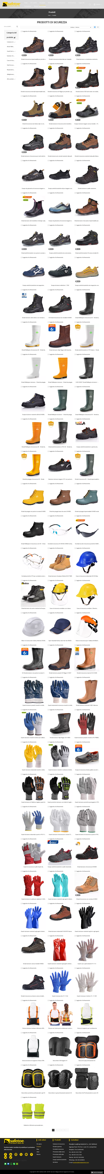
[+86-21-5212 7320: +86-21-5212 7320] (14, 1164)
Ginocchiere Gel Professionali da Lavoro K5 (87, 1093)
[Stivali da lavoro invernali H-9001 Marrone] (86, 692)
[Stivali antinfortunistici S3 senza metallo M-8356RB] (86, 239)
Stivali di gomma (57, 1147)
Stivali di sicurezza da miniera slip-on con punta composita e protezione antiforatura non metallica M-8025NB (33, 124)
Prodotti (42, 3)
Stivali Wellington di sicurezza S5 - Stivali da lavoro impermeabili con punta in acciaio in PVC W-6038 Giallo (33, 447)
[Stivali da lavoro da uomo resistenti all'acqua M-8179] (33, 594)
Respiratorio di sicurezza (12, 69)
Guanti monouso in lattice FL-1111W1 (87, 996)
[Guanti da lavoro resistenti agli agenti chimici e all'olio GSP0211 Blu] (33, 917)
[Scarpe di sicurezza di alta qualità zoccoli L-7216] (86, 756)
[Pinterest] (31, 1154)
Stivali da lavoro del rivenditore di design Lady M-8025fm (33, 221)
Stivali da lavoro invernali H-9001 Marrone (87, 705)
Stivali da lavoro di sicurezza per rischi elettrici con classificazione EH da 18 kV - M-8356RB (33, 156)
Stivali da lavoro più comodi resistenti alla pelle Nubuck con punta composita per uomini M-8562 (60, 156)
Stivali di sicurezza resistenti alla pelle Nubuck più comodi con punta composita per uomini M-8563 (87, 156)
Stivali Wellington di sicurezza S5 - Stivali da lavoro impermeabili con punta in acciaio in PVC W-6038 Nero (87, 318)
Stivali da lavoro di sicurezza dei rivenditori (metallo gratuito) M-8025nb (60, 124)
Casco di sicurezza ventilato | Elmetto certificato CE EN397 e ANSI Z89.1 (87, 608)
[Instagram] (26, 1154)
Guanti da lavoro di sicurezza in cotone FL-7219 (60, 835)
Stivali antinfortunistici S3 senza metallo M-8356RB (87, 253)
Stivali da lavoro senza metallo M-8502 (33, 964)
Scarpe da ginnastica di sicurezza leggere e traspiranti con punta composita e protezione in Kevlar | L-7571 (33, 188)
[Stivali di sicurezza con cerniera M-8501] (86, 885)
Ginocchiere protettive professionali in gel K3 (33, 1093)
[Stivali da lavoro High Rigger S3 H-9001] (60, 723)
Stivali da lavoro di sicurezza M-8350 (87, 867)
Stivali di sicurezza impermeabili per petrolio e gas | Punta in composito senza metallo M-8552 (33, 59)
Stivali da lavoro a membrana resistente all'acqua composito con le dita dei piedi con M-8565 (87, 59)
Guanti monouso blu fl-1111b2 (60, 996)
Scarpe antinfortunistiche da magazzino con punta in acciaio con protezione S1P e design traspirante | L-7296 (87, 285)
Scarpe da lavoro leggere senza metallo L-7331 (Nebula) (86, 124)
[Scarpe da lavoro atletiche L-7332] (60, 271)
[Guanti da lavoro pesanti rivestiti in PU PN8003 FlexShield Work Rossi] (86, 723)
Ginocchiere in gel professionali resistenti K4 (60, 1093)
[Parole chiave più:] (17, 26)
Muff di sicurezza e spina (12, 65)
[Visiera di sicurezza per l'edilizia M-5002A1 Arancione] (86, 626)
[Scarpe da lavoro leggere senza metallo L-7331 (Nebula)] (86, 110)
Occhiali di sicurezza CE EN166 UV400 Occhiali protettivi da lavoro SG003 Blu (60, 544)
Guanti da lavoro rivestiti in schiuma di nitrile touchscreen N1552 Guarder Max (60, 770)
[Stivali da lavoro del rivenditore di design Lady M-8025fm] (33, 207)
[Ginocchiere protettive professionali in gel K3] (33, 1079)
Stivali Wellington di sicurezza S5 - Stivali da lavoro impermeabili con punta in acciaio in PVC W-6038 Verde (87, 415)
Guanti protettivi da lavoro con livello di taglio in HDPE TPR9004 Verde (60, 802)
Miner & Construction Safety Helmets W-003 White (33, 641)
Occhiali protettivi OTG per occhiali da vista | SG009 (33, 576)
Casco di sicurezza (11, 60)
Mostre (38, 1154)
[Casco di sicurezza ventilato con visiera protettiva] (60, 594)
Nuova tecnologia (40, 6)
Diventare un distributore (56, 3)
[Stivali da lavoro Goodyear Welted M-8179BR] (60, 562)
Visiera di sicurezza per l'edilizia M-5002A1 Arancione (87, 641)
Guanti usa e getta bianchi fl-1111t (87, 964)
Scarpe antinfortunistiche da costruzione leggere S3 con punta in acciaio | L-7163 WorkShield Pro (60, 253)
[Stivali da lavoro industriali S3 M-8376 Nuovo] (60, 913)
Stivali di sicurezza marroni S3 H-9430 (87, 673)
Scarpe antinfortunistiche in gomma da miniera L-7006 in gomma (87, 447)
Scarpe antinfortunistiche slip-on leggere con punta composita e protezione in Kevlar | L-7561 (60, 188)
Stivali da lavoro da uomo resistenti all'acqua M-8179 (33, 608)
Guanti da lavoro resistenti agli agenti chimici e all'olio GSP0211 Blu (33, 931)
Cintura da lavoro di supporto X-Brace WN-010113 (33, 1061)
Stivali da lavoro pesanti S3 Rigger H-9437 (60, 673)
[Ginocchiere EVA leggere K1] (60, 1046)
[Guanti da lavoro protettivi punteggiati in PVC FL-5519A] (86, 788)
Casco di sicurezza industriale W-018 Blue (87, 576)
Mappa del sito (59, 1172)
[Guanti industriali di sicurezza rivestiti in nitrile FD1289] (60, 691)
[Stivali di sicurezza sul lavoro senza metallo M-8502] (33, 982)
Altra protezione (11, 79)
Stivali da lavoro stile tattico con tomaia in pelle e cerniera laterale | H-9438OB (33, 318)
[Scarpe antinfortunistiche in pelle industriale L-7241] (60, 853)
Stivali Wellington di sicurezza (12, 46)
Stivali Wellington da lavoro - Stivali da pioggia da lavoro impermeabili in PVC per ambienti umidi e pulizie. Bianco (33, 382)
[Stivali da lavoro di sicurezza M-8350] (86, 853)
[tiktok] (10, 1157)
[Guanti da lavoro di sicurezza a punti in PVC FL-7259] (86, 820)
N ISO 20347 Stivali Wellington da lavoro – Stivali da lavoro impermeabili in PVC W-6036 (87, 382)
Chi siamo (33, 3)
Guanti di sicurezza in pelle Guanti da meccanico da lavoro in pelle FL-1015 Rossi (33, 867)
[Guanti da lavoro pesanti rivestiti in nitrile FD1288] (33, 691)
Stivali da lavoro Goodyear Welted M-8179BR (60, 576)
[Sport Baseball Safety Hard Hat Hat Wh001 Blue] (60, 626)
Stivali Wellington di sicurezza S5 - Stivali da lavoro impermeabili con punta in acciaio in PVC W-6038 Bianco (33, 350)
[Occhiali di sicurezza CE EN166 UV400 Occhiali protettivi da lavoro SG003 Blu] (60, 530)
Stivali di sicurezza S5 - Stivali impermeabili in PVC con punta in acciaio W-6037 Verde (87, 479)
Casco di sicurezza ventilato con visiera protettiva (60, 608)
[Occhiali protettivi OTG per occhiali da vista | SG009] (33, 562)
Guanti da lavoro (11, 51)
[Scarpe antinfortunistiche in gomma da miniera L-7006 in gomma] (86, 433)
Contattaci (27, 6)
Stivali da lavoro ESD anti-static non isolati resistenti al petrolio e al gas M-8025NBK (87, 92)
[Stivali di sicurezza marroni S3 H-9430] (86, 659)
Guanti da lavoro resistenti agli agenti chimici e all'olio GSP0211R (60, 964)
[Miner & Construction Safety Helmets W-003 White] (33, 626)
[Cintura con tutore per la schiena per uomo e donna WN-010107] (60, 1013)
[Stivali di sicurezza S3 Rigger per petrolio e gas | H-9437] (60, 77)
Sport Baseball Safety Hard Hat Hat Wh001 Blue (60, 641)
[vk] (5, 1157)
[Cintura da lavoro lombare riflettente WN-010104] (33, 1014)
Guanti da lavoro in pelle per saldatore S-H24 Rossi (33, 899)
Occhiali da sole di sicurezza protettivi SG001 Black (87, 544)
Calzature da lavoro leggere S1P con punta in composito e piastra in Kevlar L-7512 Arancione (60, 479)
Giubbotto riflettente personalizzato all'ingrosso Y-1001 (33, 1125)
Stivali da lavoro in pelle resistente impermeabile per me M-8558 (87, 188)
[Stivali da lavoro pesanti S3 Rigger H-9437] (60, 659)
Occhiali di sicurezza (58, 1149)
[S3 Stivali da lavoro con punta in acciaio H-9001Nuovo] (33, 659)
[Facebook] (5, 1154)
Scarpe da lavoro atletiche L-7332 (60, 285)
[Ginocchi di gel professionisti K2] (86, 1046)
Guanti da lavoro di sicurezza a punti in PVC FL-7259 (86, 835)
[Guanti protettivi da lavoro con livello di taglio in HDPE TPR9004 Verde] (60, 788)
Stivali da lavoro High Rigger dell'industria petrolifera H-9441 (60, 350)
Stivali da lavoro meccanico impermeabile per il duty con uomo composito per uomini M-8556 (87, 221)
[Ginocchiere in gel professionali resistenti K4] (60, 1079)
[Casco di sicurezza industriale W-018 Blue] (86, 562)
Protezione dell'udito (58, 1154)
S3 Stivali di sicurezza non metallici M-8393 (60, 318)
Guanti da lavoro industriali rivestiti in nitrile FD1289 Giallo (33, 770)
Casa (25, 3)
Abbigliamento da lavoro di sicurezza (12, 74)
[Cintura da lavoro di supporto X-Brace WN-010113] (33, 1046)
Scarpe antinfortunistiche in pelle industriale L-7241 (60, 867)
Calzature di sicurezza (12, 42)
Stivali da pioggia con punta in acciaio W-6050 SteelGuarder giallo (33, 511)
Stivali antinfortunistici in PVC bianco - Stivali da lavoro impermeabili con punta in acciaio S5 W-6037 (87, 350)
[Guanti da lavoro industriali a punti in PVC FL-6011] (33, 820)
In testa (72, 1172)
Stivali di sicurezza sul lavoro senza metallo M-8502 (33, 996)
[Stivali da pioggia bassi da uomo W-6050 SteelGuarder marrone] (60, 497)
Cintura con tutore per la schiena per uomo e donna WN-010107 (60, 1028)
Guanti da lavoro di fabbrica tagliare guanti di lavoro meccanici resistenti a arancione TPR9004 (33, 802)
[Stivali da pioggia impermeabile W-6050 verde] (86, 497)
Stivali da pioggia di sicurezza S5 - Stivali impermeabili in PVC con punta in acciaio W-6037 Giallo (33, 479)
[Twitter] (21, 1154)
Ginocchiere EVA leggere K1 (60, 1061)
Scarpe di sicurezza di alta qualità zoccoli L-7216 (87, 770)
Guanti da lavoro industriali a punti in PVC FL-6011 (33, 835)
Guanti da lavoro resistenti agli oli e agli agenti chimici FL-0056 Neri (87, 931)
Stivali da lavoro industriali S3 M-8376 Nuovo (60, 931)
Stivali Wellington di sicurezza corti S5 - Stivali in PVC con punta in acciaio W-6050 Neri (33, 544)
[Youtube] (10, 1154)
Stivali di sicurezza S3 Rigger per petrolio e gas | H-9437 (60, 92)
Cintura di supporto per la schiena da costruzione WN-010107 (87, 1028)
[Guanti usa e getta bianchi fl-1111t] (86, 950)
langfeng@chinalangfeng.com (81, 1162)
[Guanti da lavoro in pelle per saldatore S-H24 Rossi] (33, 885)
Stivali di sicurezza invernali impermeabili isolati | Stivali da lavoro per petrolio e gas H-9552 (33, 92)
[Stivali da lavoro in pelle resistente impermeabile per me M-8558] (86, 174)
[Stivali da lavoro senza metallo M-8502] (33, 945)
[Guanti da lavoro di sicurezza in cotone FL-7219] (60, 820)
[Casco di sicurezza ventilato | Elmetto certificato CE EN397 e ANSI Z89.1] (86, 594)
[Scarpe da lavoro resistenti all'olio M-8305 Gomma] (33, 400)
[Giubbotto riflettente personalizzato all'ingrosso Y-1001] (33, 1111)
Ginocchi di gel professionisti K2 (87, 1061)
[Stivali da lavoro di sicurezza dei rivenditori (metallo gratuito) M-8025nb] (60, 110)
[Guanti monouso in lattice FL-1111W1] (86, 982)
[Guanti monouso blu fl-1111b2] (60, 982)
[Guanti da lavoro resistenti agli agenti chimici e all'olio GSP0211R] (60, 950)
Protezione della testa (59, 1152)
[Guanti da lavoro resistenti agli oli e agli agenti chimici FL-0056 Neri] (86, 917)
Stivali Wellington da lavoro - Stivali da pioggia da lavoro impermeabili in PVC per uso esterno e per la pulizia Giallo (60, 382)
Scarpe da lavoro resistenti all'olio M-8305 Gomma (33, 415)
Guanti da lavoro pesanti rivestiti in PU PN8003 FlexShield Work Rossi (87, 738)
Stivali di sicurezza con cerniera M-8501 (87, 899)
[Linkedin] (15, 1154)
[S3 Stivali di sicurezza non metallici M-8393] (60, 303)
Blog (38, 1149)
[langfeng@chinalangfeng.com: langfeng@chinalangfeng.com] (8, 1164)
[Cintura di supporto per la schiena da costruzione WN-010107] (86, 1014)
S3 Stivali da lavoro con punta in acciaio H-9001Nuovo (33, 673)
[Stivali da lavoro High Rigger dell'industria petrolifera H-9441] (60, 336)
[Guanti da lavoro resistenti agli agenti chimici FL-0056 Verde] (60, 885)
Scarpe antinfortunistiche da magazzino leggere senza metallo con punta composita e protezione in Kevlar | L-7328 (33, 285)
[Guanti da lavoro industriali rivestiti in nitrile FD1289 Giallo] (33, 756)
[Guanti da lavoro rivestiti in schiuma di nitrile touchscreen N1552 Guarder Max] (60, 756)
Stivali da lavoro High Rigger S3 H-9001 (60, 738)
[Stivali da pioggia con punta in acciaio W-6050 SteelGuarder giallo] (33, 497)
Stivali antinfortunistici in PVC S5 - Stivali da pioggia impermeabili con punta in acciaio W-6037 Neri (60, 447)
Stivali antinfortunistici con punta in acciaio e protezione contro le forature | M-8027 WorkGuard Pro (33, 253)
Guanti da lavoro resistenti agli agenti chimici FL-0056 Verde (60, 899)
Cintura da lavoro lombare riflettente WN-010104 (33, 1028)
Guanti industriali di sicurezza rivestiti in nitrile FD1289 (60, 705)
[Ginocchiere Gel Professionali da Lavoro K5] (86, 1079)
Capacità (81, 3)
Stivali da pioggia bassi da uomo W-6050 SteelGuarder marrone (60, 511)
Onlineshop (72, 3)
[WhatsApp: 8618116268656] (5, 1164)
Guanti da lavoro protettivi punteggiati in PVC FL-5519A (87, 802)
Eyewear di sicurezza (12, 56)
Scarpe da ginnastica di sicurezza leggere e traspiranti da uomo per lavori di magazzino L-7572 (60, 221)
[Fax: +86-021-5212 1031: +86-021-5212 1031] (17, 1164)
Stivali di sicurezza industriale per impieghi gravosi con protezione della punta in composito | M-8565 (60, 59)
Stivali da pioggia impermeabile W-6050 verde (87, 511)
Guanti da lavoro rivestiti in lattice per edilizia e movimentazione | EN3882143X (33, 738)
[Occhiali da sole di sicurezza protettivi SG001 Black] (86, 530)
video (38, 1152)
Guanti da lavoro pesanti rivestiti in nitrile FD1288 (33, 705)
